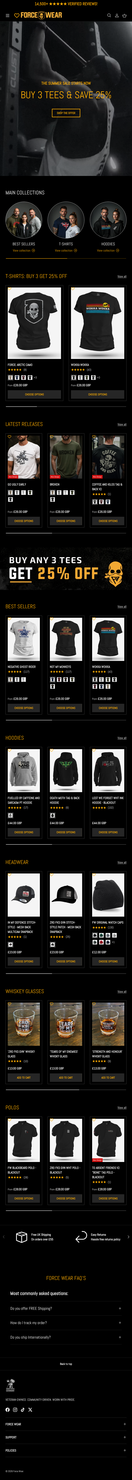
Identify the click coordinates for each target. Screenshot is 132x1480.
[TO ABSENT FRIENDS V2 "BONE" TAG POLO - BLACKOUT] (108, 1140)
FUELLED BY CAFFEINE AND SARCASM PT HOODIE (24, 800)
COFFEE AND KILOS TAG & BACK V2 (107, 486)
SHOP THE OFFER (66, 113)
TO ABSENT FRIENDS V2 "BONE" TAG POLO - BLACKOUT (106, 1172)
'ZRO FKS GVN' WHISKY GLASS (21, 1054)
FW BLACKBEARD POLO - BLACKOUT (22, 1170)
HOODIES (108, 244)
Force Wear (18, 1471)
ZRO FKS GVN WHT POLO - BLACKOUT (65, 1170)
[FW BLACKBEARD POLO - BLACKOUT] (24, 1140)
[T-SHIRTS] (66, 220)
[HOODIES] (108, 220)
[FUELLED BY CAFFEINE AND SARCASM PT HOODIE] (24, 770)
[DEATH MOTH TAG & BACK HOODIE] (66, 770)
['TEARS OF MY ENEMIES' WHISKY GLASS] (66, 1024)
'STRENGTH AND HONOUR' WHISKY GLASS (107, 1054)
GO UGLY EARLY (17, 484)
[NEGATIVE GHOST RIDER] (24, 639)
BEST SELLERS (24, 244)
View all (122, 276)
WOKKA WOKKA (80, 365)
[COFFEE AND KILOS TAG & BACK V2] (108, 457)
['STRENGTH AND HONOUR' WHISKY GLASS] (108, 1024)
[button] (124, 15)
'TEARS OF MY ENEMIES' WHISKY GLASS (64, 1054)
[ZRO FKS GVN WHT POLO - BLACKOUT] (66, 1140)
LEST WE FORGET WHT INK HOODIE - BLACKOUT (108, 800)
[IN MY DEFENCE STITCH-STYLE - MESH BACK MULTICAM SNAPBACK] (24, 895)
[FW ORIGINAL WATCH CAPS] (108, 895)
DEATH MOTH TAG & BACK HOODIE (65, 800)
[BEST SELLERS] (24, 220)
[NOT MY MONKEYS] (66, 639)
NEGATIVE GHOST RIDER (22, 667)
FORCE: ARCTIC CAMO (20, 365)
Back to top (66, 1364)
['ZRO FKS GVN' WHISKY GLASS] (24, 1024)
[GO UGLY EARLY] (24, 457)
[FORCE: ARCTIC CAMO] (34, 323)
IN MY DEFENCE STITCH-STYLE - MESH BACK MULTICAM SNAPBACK (22, 927)
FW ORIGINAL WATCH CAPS (107, 922)
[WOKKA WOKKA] (97, 323)
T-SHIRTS (66, 244)
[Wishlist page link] (16, 15)
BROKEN (54, 484)
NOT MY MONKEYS (60, 667)
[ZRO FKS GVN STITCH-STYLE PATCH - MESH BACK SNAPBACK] (66, 895)
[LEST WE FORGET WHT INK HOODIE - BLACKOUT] (108, 770)
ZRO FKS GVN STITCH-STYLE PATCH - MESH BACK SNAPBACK (65, 927)
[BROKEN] (66, 457)
